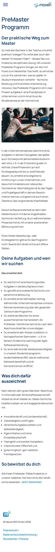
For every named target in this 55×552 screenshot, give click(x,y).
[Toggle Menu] (5, 4)
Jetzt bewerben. (31, 482)
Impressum (10, 530)
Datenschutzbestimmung (20, 534)
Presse (23, 539)
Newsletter (10, 539)
